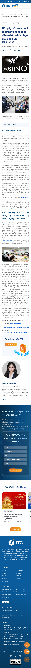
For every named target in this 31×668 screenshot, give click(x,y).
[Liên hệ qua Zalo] (27, 651)
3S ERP (4, 570)
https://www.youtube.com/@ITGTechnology (16, 332)
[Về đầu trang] (27, 659)
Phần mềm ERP (20, 589)
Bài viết (4, 23)
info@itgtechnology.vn (23, 1)
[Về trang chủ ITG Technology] (16, 542)
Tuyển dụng (5, 617)
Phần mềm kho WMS (8, 592)
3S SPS (4, 573)
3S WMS (18, 573)
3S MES (4, 576)
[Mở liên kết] (27, 645)
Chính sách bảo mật (21, 615)
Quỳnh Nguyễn (7, 46)
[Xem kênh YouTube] (15, 655)
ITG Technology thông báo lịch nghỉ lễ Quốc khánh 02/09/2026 (13, 517)
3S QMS (18, 576)
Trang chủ (4, 14)
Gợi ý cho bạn (15, 23)
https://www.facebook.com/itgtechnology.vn (16, 327)
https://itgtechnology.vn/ (16, 323)
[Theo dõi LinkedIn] (20, 655)
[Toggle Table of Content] (16, 125)
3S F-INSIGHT (6, 581)
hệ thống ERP (24, 197)
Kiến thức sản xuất (7, 594)
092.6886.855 (8, 1)
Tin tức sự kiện (14, 14)
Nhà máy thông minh (7, 589)
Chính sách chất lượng (8, 615)
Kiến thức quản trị (21, 594)
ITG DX (18, 610)
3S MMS (4, 578)
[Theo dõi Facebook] (10, 655)
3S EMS (18, 578)
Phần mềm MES (20, 592)
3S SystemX (19, 570)
